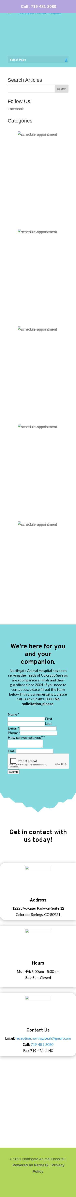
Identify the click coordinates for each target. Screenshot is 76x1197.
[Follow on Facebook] (38, 1184)
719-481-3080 (43, 6)
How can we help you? (26, 737)
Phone (14, 733)
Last (48, 723)
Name (13, 714)
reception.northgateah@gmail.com (43, 1038)
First (48, 719)
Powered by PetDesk (30, 1165)
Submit (13, 771)
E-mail (13, 728)
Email (12, 751)
